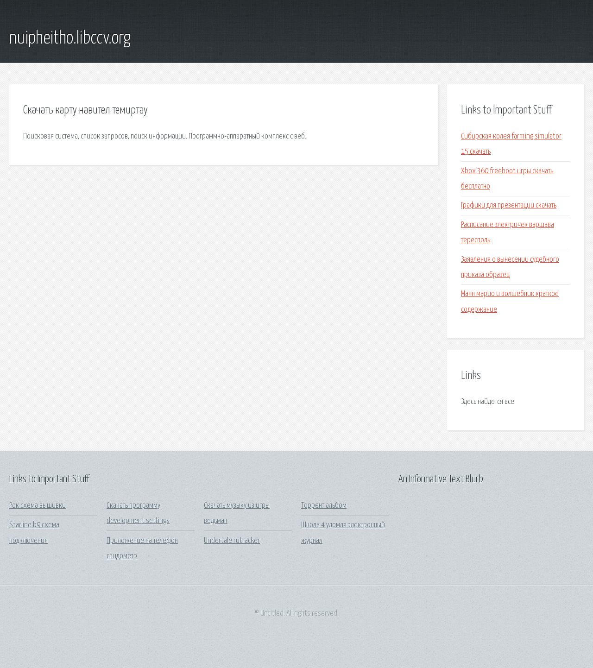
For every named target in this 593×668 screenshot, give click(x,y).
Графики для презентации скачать (508, 205)
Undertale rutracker (232, 541)
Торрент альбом (324, 506)
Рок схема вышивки (37, 506)
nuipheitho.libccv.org (70, 38)
